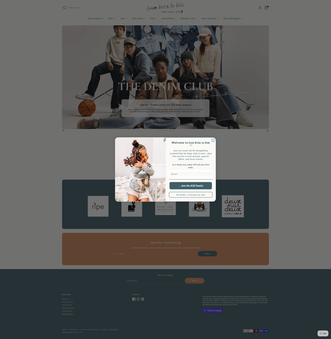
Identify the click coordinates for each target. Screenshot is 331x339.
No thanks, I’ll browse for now (190, 195)
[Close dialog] (213, 140)
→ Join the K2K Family (190, 185)
